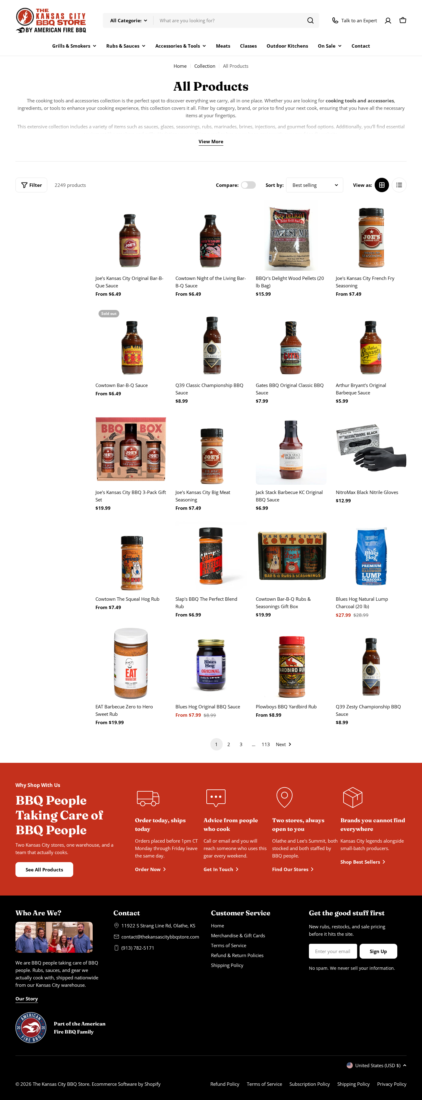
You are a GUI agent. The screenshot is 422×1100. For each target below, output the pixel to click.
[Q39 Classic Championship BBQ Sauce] (210, 342)
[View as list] (399, 185)
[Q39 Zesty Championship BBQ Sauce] (371, 663)
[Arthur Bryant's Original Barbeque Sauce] (371, 342)
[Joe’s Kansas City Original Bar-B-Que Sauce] (130, 235)
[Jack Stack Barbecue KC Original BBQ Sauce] (291, 449)
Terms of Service (264, 1084)
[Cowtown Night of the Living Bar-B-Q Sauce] (210, 235)
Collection (204, 66)
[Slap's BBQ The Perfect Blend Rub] (210, 556)
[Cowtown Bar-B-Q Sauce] (130, 342)
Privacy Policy (392, 1084)
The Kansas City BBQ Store (61, 1084)
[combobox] (211, 20)
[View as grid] (381, 185)
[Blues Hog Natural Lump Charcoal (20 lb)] (371, 556)
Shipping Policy (353, 1084)
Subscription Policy (309, 1084)
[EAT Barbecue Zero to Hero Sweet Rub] (130, 663)
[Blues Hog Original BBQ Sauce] (210, 663)
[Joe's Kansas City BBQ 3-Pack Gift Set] (130, 449)
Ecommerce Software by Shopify (126, 1084)
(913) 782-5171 (137, 948)
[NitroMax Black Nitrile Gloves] (371, 449)
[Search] (310, 20)
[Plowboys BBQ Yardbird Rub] (291, 663)
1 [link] (216, 744)
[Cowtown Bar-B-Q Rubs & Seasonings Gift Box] (291, 556)
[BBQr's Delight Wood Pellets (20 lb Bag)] (291, 235)
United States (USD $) (377, 1065)
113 (266, 744)
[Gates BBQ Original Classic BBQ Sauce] (291, 342)
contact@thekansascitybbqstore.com (160, 937)
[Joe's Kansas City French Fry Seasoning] (371, 235)
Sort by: (275, 185)
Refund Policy (224, 1084)
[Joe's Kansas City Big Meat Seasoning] (210, 449)
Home (180, 66)
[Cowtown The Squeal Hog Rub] (130, 556)
